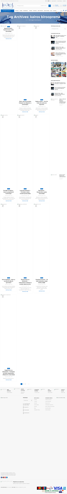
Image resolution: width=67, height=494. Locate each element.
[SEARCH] (50, 6)
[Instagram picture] (53, 64)
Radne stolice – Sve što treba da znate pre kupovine (42, 103)
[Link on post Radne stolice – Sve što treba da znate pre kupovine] (41, 63)
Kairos (10, 33)
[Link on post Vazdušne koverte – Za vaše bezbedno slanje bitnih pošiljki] (41, 241)
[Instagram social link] (47, 1)
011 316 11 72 (26, 407)
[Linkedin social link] (50, 1)
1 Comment (61, 44)
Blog (8, 26)
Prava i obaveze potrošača (49, 406)
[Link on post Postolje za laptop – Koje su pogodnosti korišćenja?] (8, 152)
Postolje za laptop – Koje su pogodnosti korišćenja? (8, 192)
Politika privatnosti (48, 399)
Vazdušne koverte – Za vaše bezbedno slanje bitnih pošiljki (42, 281)
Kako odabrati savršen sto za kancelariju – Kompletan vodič (60, 36)
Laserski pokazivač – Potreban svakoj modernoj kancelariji (25, 192)
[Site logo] (8, 5)
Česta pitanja (36, 404)
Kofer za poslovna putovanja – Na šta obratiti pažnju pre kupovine (60, 42)
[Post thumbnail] (53, 37)
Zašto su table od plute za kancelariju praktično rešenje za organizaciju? (60, 54)
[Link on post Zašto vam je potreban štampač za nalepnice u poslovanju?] (25, 63)
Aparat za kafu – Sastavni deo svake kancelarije (8, 30)
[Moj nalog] (61, 11)
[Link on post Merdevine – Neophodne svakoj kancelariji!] (41, 152)
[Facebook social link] (45, 1)
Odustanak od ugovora (49, 404)
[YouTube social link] (48, 1)
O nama (35, 401)
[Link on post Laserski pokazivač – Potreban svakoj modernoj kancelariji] (25, 152)
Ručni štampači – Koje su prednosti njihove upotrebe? (8, 281)
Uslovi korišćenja (48, 401)
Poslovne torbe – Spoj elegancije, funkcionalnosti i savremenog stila (60, 48)
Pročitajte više (8, 38)
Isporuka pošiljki (48, 408)
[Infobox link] (56, 6)
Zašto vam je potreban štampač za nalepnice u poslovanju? (25, 103)
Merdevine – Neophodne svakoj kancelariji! (42, 192)
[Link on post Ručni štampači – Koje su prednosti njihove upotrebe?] (8, 241)
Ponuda (35, 406)
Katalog (35, 399)
